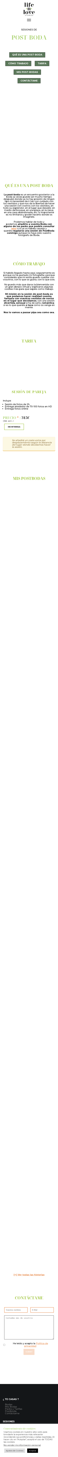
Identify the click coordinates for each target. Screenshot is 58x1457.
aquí (14, 228)
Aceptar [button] (32, 1450)
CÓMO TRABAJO (18, 63)
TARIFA (42, 63)
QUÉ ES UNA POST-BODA (27, 54)
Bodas (8, 1404)
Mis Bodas (11, 1406)
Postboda (10, 1411)
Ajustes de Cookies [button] (14, 1450)
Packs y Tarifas (13, 1409)
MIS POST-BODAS (27, 72)
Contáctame (12, 1413)
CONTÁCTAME (29, 80)
